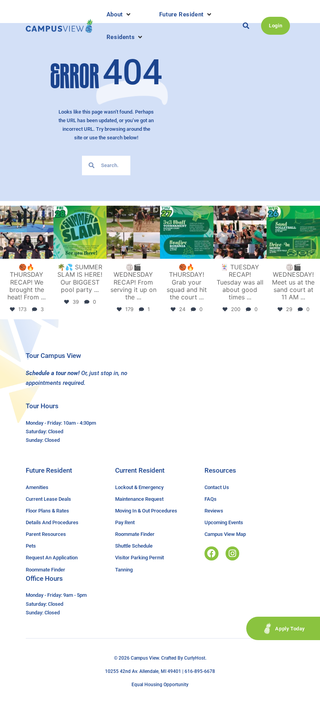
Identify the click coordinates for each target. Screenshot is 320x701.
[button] (119, 14)
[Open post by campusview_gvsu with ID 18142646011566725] (293, 232)
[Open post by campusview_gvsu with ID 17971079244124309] (240, 232)
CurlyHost (194, 658)
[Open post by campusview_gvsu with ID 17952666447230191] (186, 232)
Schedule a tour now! (53, 373)
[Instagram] (232, 553)
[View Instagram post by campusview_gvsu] (49, 254)
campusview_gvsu (26, 212)
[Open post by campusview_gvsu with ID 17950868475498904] (26, 232)
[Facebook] (211, 553)
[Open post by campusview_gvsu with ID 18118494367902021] (80, 232)
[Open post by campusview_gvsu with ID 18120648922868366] (133, 232)
